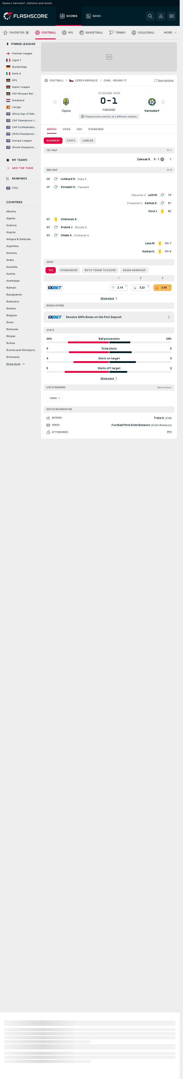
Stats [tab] (71, 140)
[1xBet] (54, 287)
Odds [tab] (66, 129)
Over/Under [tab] (68, 270)
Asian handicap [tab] (134, 270)
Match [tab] (51, 129)
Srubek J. (67, 227)
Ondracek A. (81, 235)
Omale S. (66, 235)
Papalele (83, 187)
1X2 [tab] (50, 270)
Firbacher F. (138, 195)
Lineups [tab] (87, 140)
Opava (66, 111)
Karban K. (151, 203)
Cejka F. (82, 179)
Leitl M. (152, 195)
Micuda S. (81, 227)
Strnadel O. (68, 187)
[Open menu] (171, 16)
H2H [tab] (79, 129)
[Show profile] (66, 102)
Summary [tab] (53, 140)
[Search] (150, 16)
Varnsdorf (151, 111)
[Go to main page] (29, 16)
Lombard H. (68, 179)
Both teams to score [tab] (100, 270)
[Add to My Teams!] (54, 101)
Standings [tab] (96, 129)
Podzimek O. (135, 203)
